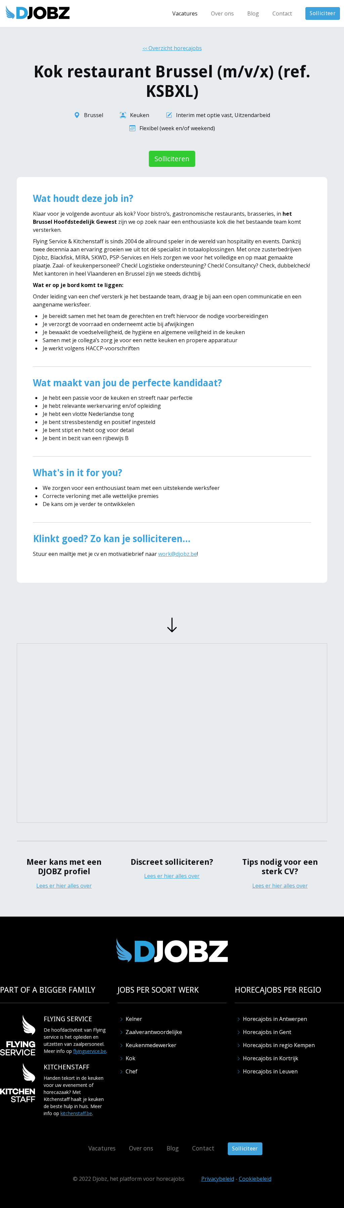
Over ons (222, 13)
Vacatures (185, 13)
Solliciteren (172, 158)
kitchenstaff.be (76, 1113)
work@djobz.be (177, 554)
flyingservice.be (89, 1051)
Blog (253, 13)
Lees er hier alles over (64, 885)
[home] (37, 12)
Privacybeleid (217, 1178)
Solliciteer (323, 13)
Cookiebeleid (255, 1178)
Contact (282, 13)
